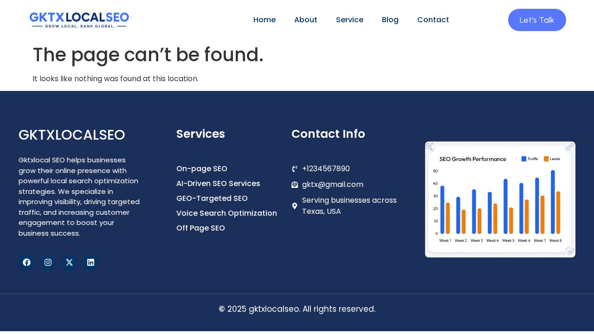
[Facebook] (26, 262)
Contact (433, 19)
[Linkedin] (90, 262)
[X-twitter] (69, 262)
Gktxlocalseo (72, 135)
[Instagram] (48, 262)
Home (264, 19)
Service (349, 19)
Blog (390, 19)
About (305, 19)
